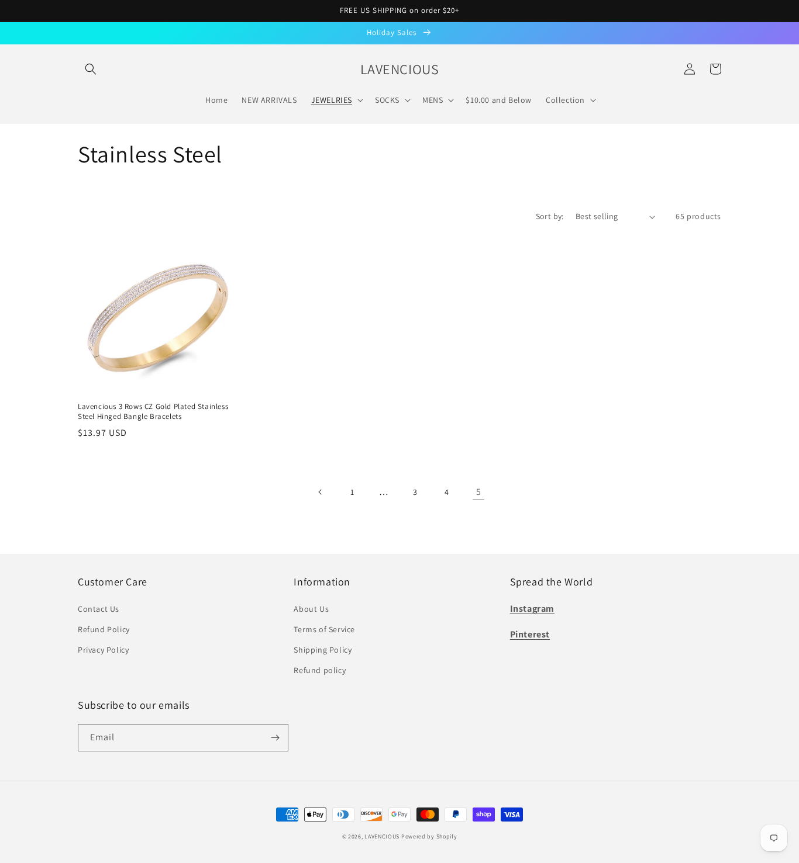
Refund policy (320, 670)
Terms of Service (324, 629)
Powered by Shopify (429, 836)
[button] (91, 69)
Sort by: (550, 216)
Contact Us (98, 609)
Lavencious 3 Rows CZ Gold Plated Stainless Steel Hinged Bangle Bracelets (153, 411)
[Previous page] (320, 492)
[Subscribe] (275, 737)
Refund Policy (104, 629)
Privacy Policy (103, 649)
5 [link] (478, 492)
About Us (311, 609)
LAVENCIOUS (381, 836)
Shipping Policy (323, 649)
